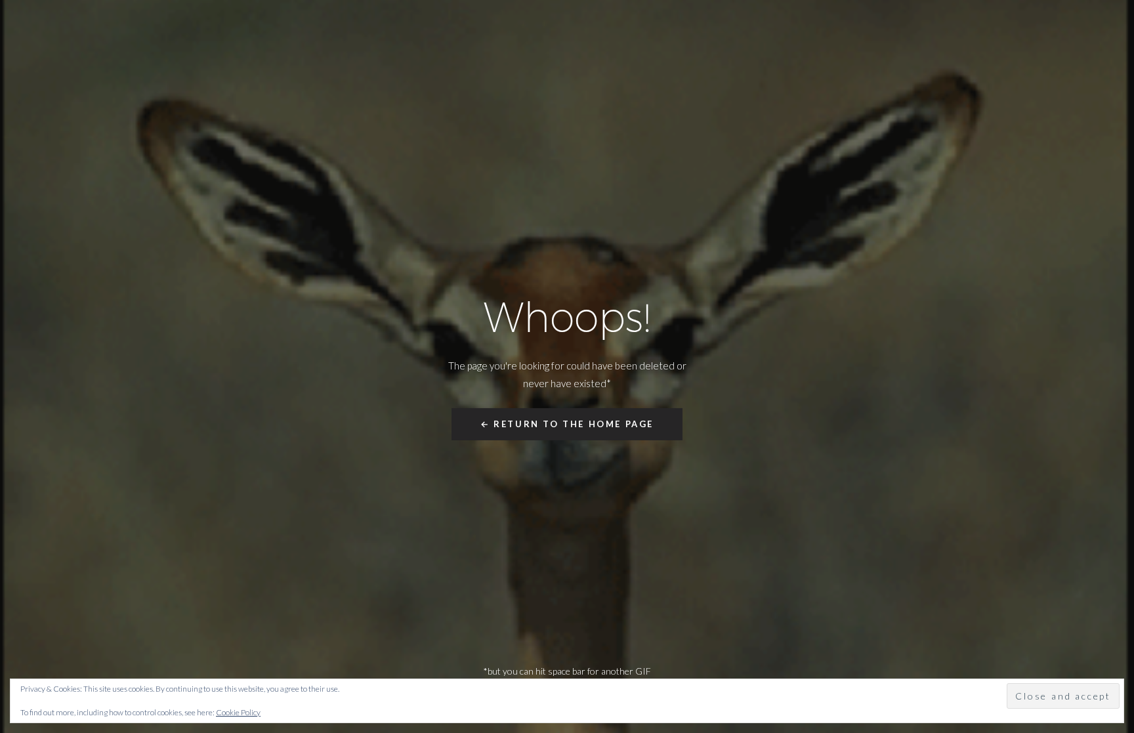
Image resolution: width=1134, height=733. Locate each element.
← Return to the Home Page (567, 424)
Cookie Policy (238, 712)
